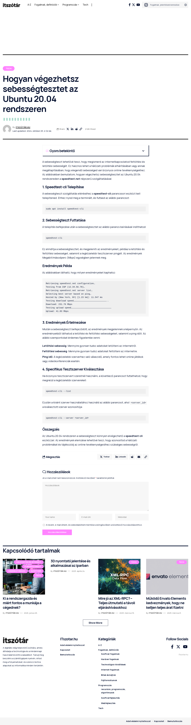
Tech (9, 68)
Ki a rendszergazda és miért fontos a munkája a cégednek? (22, 603)
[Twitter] (133, 4)
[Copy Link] (81, 129)
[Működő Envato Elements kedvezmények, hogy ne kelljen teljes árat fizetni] (167, 577)
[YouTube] (138, 4)
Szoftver (36, 571)
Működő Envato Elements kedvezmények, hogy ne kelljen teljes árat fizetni (166, 603)
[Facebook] (129, 4)
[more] (92, 5)
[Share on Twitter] (68, 129)
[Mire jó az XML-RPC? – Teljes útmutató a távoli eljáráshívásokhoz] (119, 577)
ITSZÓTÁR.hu (23, 127)
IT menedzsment (32, 566)
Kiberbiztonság (17, 571)
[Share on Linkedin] (72, 129)
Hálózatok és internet (28, 562)
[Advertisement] (95, 30)
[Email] (139, 457)
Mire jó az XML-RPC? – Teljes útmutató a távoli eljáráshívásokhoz (116, 603)
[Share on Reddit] (76, 129)
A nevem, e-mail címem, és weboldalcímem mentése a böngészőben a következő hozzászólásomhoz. (94, 525)
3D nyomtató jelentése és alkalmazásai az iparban (70, 563)
